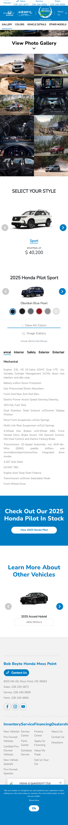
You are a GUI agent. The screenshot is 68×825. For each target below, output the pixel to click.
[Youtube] (23, 706)
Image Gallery (36, 333)
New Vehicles (11, 731)
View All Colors (35, 325)
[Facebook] (7, 706)
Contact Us (19, 673)
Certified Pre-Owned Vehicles (11, 750)
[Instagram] (15, 706)
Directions (57, 742)
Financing (42, 724)
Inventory (12, 724)
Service (27, 724)
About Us (57, 731)
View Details (34, 622)
